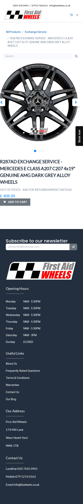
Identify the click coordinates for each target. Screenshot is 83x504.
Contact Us (12, 392)
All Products (13, 31)
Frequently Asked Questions (23, 370)
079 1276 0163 (25, 476)
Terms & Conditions (18, 377)
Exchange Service (36, 31)
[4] (71, 15)
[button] (76, 102)
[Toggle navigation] (77, 15)
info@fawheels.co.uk (26, 484)
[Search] (76, 56)
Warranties (12, 385)
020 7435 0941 (27, 468)
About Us (11, 363)
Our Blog (11, 399)
